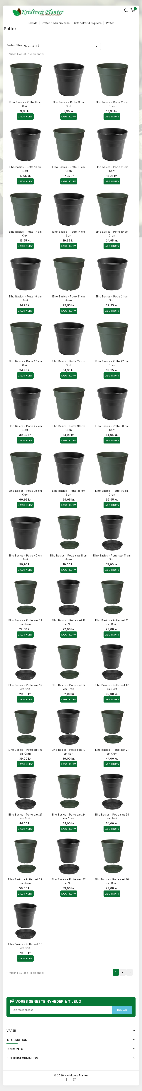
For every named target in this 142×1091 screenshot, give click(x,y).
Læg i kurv (25, 116)
